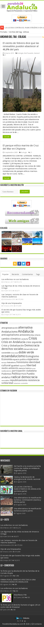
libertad (31, 365)
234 (16, 591)
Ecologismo (32, 356)
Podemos (6, 373)
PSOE (23, 374)
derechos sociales (12, 349)
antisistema (25, 335)
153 (28, 597)
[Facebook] (19, 264)
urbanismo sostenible (21, 383)
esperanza (33, 359)
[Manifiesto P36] (6, 598)
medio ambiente (9, 368)
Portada (3, 32)
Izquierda (22, 366)
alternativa (25, 327)
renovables (5, 380)
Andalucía (26, 331)
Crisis (33, 338)
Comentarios (27, 274)
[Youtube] (28, 264)
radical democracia (24, 377)
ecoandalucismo (13, 356)
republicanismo (18, 380)
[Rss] (15, 264)
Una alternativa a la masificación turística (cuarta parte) (27, 509)
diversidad (14, 353)
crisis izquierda (34, 342)
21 (31, 152)
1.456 (17, 576)
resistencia (33, 380)
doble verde (26, 352)
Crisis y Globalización (12, 345)
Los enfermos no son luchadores (15, 279)
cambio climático (11, 338)
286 (15, 584)
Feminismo (22, 362)
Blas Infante (35, 335)
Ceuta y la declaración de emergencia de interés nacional (27, 478)
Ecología (20, 53)
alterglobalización (9, 328)
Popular (5, 274)
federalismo (11, 362)
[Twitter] (24, 264)
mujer (34, 368)
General (36, 53)
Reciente (15, 274)
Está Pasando (28, 53)
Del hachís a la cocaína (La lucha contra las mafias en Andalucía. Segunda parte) (27, 468)
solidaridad (7, 383)
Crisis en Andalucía (13, 342)
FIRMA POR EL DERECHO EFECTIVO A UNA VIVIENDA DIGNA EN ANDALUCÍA (18, 581)
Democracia (31, 345)
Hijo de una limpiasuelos (11, 303)
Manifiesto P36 (20, 595)
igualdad (15, 365)
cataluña (24, 339)
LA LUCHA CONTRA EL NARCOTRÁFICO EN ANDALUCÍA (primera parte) (27, 489)
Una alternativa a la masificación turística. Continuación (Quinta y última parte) (27, 500)
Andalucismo (9, 331)
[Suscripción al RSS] (43, 37)
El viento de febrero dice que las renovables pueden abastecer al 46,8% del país (21, 46)
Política (16, 373)
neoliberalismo (6, 371)
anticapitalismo (10, 334)
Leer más (6, 137)
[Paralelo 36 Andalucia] (22, 7)
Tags (38, 274)
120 (14, 610)
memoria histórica (25, 368)
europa (3, 362)
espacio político (19, 359)
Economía (6, 359)
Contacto (37, 624)
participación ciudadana (24, 370)
